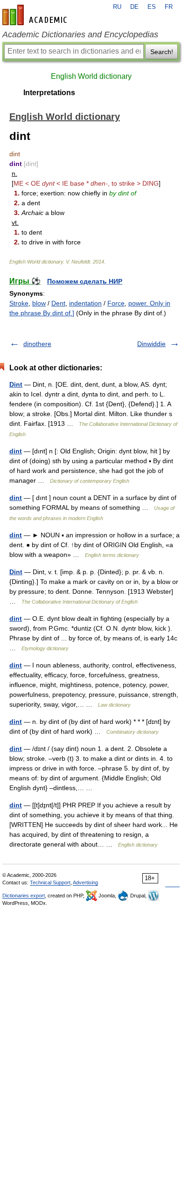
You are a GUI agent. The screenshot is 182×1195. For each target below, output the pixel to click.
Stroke (18, 303)
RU (117, 7)
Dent (58, 303)
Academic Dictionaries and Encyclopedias (80, 34)
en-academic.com (36, 15)
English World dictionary (91, 76)
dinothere (37, 343)
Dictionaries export (23, 895)
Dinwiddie (151, 343)
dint (15, 451)
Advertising (85, 882)
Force (116, 303)
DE (134, 7)
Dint (15, 384)
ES (151, 7)
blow (39, 303)
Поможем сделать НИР (84, 281)
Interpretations (49, 93)
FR (169, 7)
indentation (85, 303)
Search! (161, 52)
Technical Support (50, 882)
